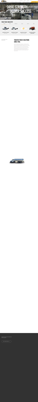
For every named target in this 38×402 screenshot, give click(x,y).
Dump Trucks (30, 338)
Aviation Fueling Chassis (19, 339)
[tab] (4, 23)
